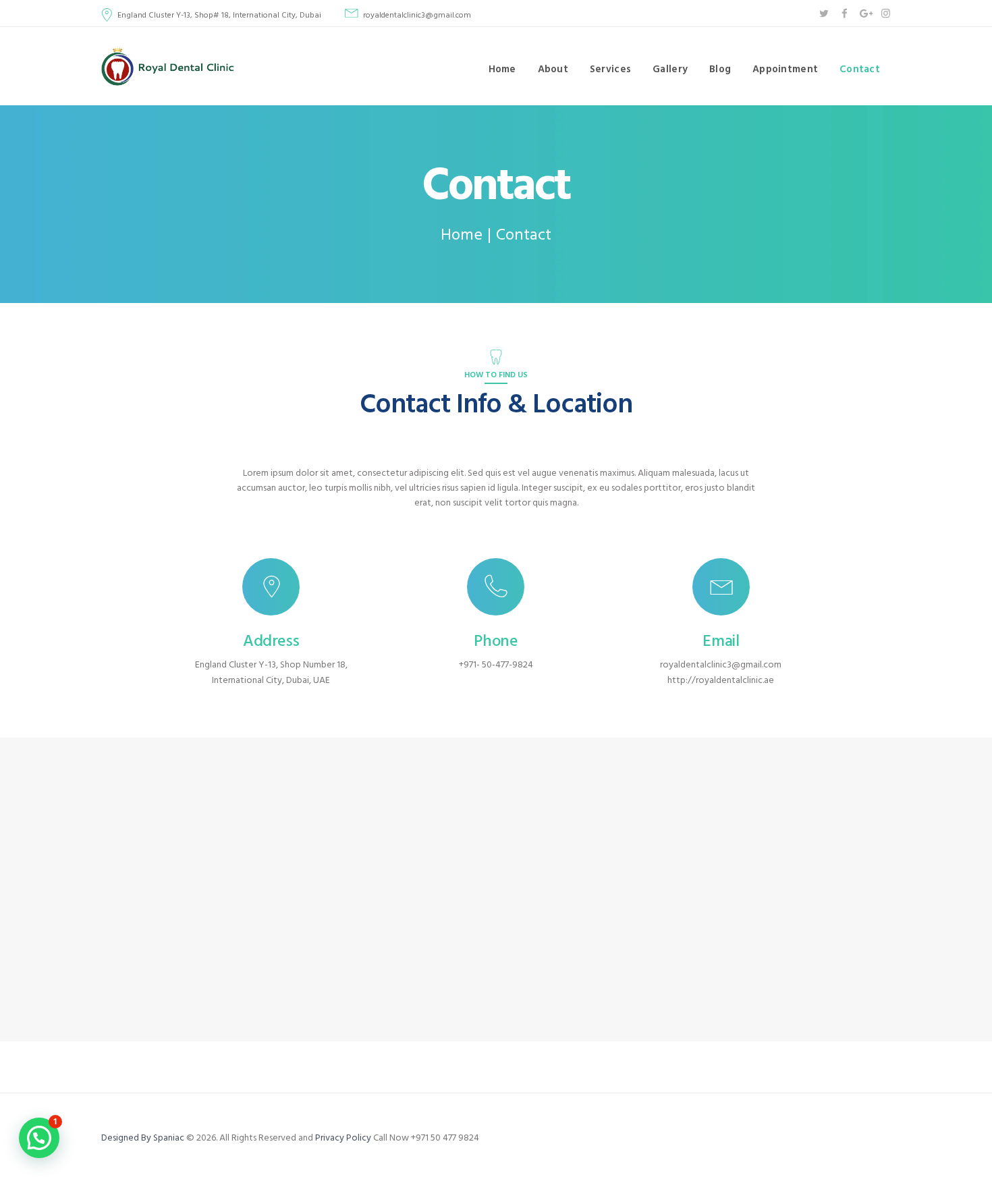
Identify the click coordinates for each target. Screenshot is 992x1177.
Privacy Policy (343, 1138)
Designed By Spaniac (143, 1138)
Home (462, 235)
